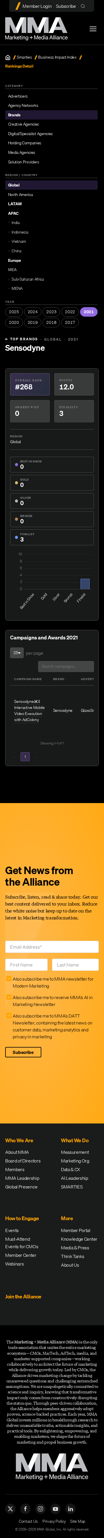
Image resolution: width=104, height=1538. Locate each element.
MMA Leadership (22, 1178)
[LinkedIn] (70, 1509)
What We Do (74, 1140)
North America (20, 194)
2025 (14, 312)
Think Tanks (72, 1256)
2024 (33, 312)
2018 (51, 322)
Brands (14, 115)
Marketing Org (75, 1160)
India (15, 222)
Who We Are (19, 1140)
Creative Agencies (23, 124)
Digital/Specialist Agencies (30, 133)
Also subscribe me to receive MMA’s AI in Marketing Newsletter (52, 1001)
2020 (14, 322)
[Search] (84, 6)
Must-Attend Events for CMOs (21, 1242)
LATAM (15, 204)
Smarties (24, 57)
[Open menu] (93, 29)
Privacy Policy (54, 1521)
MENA (17, 288)
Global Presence (21, 1186)
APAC (13, 213)
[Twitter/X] (10, 1509)
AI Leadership (74, 1178)
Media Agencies (22, 152)
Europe (14, 260)
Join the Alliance (23, 1296)
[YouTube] (55, 1509)
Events (12, 1230)
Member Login (37, 6)
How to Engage (22, 1218)
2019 (33, 322)
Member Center (20, 1255)
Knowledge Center (79, 1239)
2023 (51, 312)
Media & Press (75, 1247)
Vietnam (19, 241)
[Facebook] (25, 1509)
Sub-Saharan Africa (28, 279)
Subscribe (66, 6)
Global (14, 185)
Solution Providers (23, 162)
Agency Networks (23, 105)
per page (34, 653)
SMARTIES (71, 1186)
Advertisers (18, 96)
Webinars (14, 1264)
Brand (58, 679)
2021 (89, 312)
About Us (70, 1265)
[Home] (7, 57)
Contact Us (28, 1521)
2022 (70, 312)
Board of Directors (22, 1160)
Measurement (75, 1152)
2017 (70, 322)
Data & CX (70, 1169)
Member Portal (75, 1230)
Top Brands (21, 339)
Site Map (77, 1521)
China (16, 251)
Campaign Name (28, 679)
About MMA (17, 1152)
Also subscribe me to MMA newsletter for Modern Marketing (53, 982)
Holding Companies (25, 143)
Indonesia (20, 232)
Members (15, 1169)
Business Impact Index (57, 57)
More (67, 1218)
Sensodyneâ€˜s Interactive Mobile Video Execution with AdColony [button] (29, 710)
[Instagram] (40, 1509)
